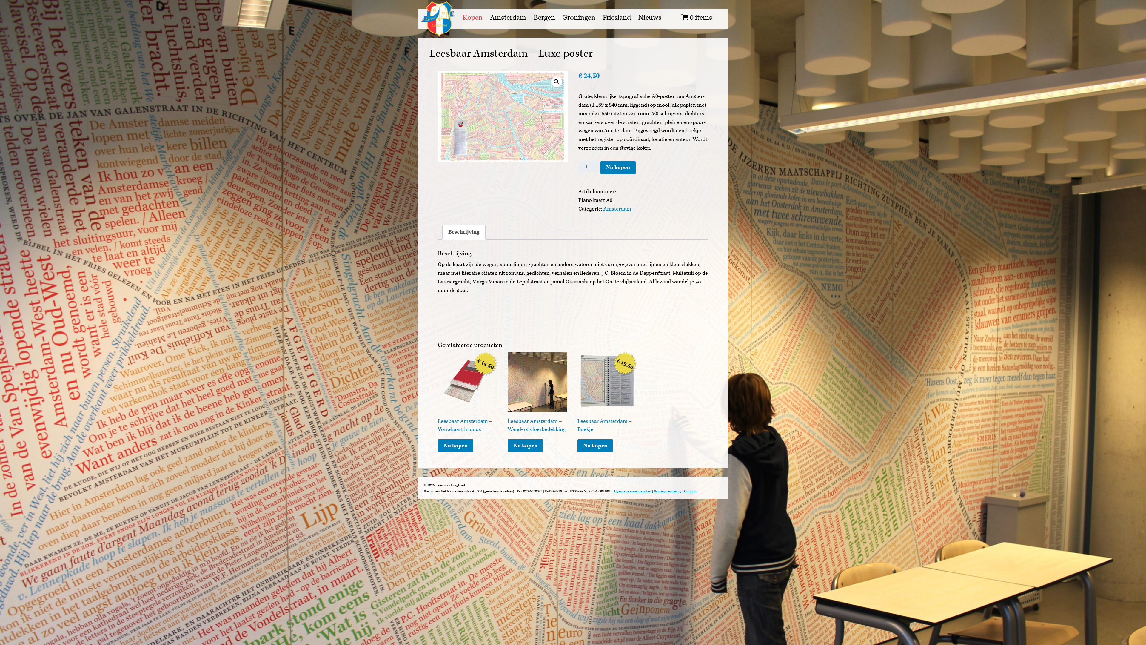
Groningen (578, 17)
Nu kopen (618, 167)
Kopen (473, 17)
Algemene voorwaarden (632, 491)
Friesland (617, 17)
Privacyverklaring (667, 491)
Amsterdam (508, 17)
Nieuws (649, 17)
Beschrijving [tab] (464, 231)
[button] (556, 81)
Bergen (544, 17)
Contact (690, 491)
